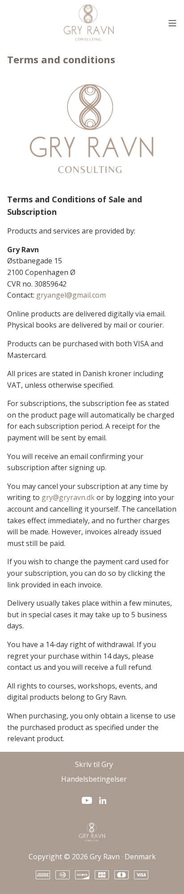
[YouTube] (87, 800)
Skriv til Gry (94, 764)
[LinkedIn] (103, 800)
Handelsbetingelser (94, 779)
